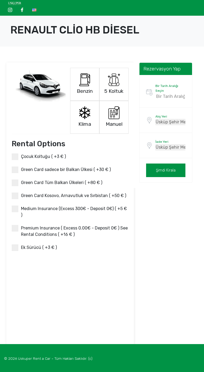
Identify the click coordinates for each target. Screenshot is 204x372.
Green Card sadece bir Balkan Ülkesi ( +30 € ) (66, 169)
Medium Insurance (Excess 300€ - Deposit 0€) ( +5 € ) (74, 212)
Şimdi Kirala (166, 170)
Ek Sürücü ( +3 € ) (39, 247)
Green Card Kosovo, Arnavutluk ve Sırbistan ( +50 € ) (73, 195)
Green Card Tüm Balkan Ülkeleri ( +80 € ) (61, 182)
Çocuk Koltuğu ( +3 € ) (43, 156)
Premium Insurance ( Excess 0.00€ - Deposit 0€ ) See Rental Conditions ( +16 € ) (74, 231)
